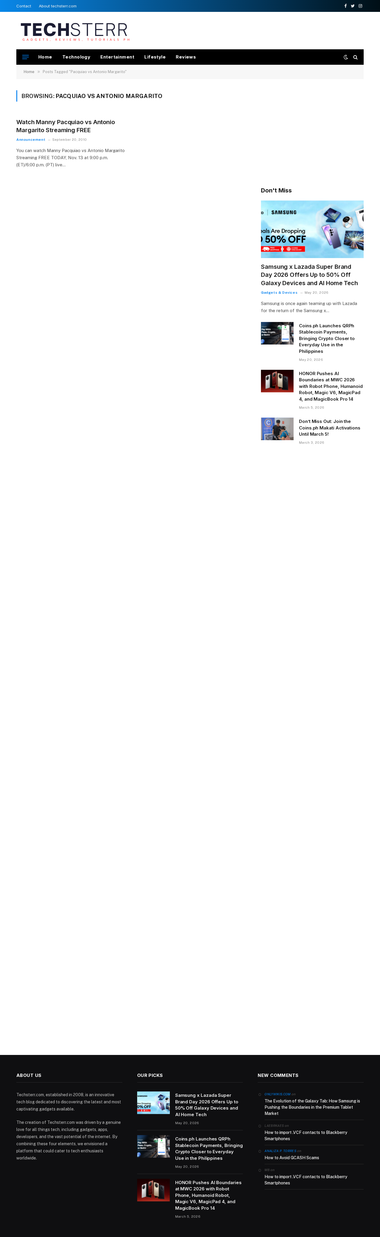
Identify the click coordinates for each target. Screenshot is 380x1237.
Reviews (186, 57)
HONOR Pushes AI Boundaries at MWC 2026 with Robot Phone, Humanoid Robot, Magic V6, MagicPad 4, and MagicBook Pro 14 (331, 386)
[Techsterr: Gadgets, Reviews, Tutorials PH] (75, 30)
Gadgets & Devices (279, 292)
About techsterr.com (58, 6)
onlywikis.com (277, 1094)
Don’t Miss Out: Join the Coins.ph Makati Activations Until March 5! (329, 427)
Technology (76, 57)
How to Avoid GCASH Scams (292, 1157)
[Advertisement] (256, 29)
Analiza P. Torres (280, 1151)
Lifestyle (155, 57)
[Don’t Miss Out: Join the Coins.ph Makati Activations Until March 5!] (277, 429)
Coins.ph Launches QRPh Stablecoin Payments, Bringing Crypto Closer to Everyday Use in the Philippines (327, 338)
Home (45, 57)
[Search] (355, 57)
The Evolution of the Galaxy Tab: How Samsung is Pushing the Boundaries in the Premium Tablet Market (312, 1107)
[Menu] (25, 57)
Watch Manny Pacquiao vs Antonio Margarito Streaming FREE (65, 126)
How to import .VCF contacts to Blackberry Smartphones (306, 1135)
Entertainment (117, 57)
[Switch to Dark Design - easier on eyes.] (345, 57)
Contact (23, 6)
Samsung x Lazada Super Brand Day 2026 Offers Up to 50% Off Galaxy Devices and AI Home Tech (309, 274)
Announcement (30, 140)
